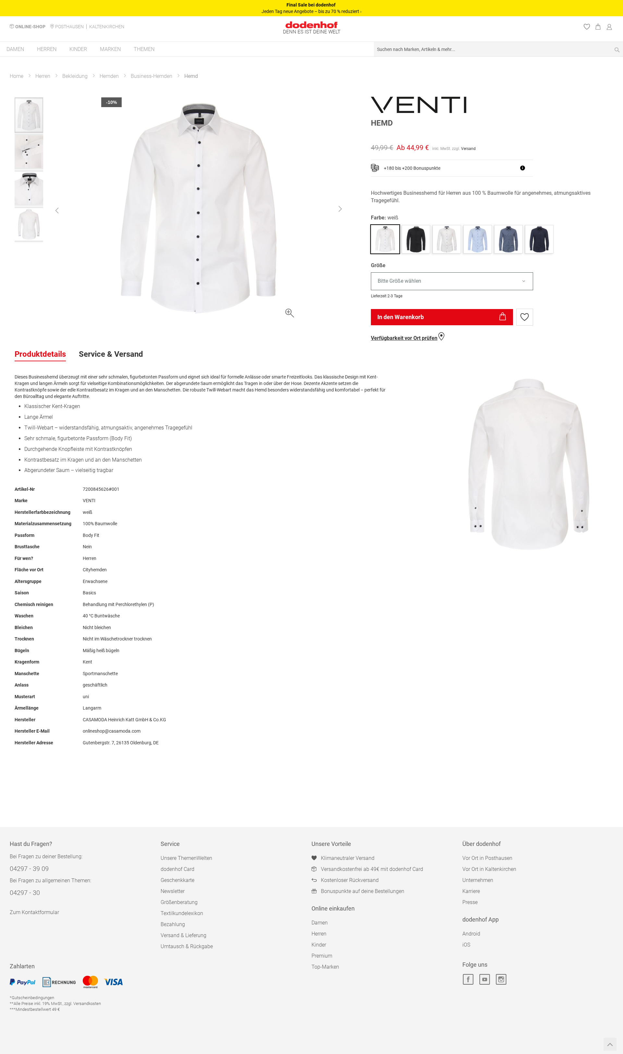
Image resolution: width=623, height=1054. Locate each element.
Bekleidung (75, 76)
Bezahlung (173, 924)
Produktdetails (40, 354)
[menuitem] (15, 49)
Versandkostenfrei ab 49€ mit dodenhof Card (372, 869)
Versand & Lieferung (183, 935)
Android (471, 934)
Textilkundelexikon (182, 913)
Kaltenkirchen (106, 26)
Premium (322, 956)
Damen (320, 923)
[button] (57, 210)
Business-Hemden (151, 76)
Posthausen (69, 26)
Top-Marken (325, 967)
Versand (468, 148)
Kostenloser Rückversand (350, 880)
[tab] (40, 354)
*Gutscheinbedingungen (32, 997)
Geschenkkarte (177, 880)
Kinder (319, 945)
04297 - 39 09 (29, 869)
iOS (466, 945)
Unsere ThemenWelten (186, 858)
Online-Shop (30, 26)
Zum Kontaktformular (34, 912)
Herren (42, 76)
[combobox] (498, 49)
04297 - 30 (25, 893)
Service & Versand (111, 354)
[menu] (311, 49)
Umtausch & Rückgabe (187, 946)
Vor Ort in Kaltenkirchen (489, 869)
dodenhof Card (177, 869)
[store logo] (311, 24)
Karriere (471, 891)
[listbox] (489, 281)
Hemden (109, 76)
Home (16, 76)
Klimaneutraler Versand (347, 858)
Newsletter (173, 891)
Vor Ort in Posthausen (487, 858)
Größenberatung (179, 902)
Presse (470, 902)
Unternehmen (477, 880)
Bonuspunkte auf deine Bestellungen (362, 891)
